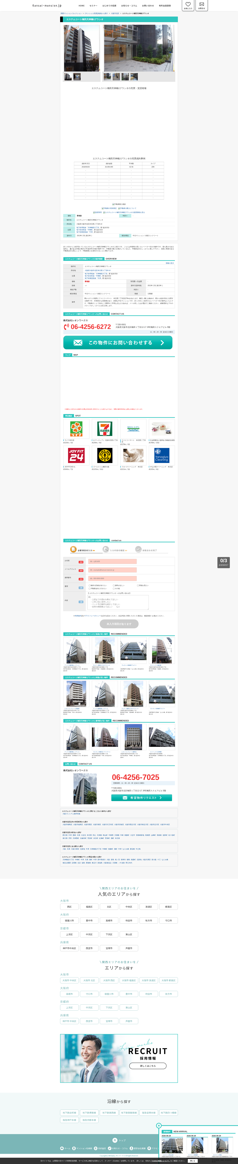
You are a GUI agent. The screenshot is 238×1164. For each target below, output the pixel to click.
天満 (78, 835)
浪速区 (148, 906)
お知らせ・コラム (129, 5)
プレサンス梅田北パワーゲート (101, 752)
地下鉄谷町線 (81, 230)
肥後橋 (88, 863)
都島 (128, 860)
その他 (117, 588)
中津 (91, 232)
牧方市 (148, 920)
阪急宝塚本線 (148, 1112)
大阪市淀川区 (154, 824)
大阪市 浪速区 (149, 980)
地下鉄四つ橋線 (168, 1112)
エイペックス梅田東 (155, 665)
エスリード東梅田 (193, 1155)
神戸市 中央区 (69, 1021)
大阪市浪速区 (119, 824)
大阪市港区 (97, 824)
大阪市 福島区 (129, 980)
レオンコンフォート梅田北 (129, 752)
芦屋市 (129, 948)
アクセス (155, 1148)
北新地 (82, 849)
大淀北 (83, 835)
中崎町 (90, 230)
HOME (82, 5)
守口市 (168, 920)
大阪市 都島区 (169, 980)
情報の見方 (170, 263)
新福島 (100, 863)
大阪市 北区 (89, 980)
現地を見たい (144, 585)
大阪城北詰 (107, 863)
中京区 (89, 934)
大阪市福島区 (78, 824)
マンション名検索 (84, 1148)
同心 (94, 835)
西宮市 (89, 948)
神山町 (105, 835)
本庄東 (117, 838)
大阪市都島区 (67, 824)
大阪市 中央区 (69, 980)
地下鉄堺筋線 (81, 227)
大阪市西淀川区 (130, 824)
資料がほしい (120, 585)
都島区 (168, 906)
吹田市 (129, 920)
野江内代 (129, 863)
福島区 (89, 906)
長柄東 (159, 835)
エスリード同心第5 (168, 1155)
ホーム (67, 1148)
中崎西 (111, 835)
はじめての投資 (109, 5)
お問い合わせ (148, 5)
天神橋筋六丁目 (93, 227)
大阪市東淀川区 (143, 824)
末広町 (95, 838)
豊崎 (74, 835)
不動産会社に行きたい (99, 588)
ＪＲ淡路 (121, 863)
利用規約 (78, 616)
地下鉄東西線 (109, 1112)
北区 (109, 906)
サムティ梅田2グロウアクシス (101, 665)
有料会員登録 (165, 5)
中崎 (121, 835)
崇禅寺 (123, 860)
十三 (159, 860)
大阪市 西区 (109, 980)
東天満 (65, 838)
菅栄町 (107, 838)
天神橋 (99, 835)
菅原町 (90, 838)
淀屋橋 (74, 863)
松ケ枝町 (171, 835)
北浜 (79, 863)
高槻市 (109, 920)
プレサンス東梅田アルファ (129, 665)
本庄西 (89, 835)
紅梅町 (101, 838)
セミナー (93, 5)
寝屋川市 (69, 920)
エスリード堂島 (217, 1155)
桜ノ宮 (117, 860)
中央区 (129, 906)
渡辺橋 (132, 849)
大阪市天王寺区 (107, 824)
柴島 (112, 860)
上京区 (69, 934)
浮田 (70, 838)
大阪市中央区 (165, 824)
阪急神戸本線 (69, 1119)
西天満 (65, 835)
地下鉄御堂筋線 (82, 232)
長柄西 (147, 835)
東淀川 (94, 863)
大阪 (64, 849)
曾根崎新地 (140, 835)
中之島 (138, 849)
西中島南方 (102, 860)
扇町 (112, 838)
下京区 (109, 934)
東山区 (129, 934)
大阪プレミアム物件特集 (71, 814)
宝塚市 (109, 948)
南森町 (126, 835)
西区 (69, 906)
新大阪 (154, 860)
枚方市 (168, 993)
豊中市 (89, 920)
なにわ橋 (125, 849)
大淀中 (132, 835)
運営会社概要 (140, 1148)
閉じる (192, 1161)
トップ (122, 1140)
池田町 (165, 835)
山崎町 (153, 835)
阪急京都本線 (89, 1119)
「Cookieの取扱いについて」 (160, 1161)
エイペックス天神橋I (156, 752)
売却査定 (102, 1148)
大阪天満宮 (75, 849)
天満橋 (116, 835)
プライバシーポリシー (93, 616)
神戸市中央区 (69, 948)
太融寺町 (83, 838)
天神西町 (76, 838)
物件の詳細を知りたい (99, 585)
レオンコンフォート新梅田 (72, 708)
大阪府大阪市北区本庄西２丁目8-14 (97, 270)
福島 (83, 863)
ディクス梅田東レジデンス (72, 665)
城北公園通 (67, 863)
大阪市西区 (88, 824)
